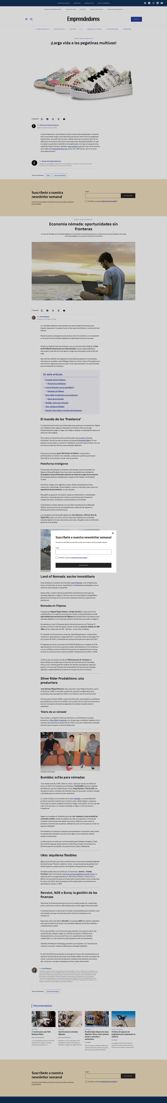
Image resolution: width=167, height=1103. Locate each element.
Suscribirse (83, 565)
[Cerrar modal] (112, 533)
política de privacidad (79, 558)
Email (58, 548)
